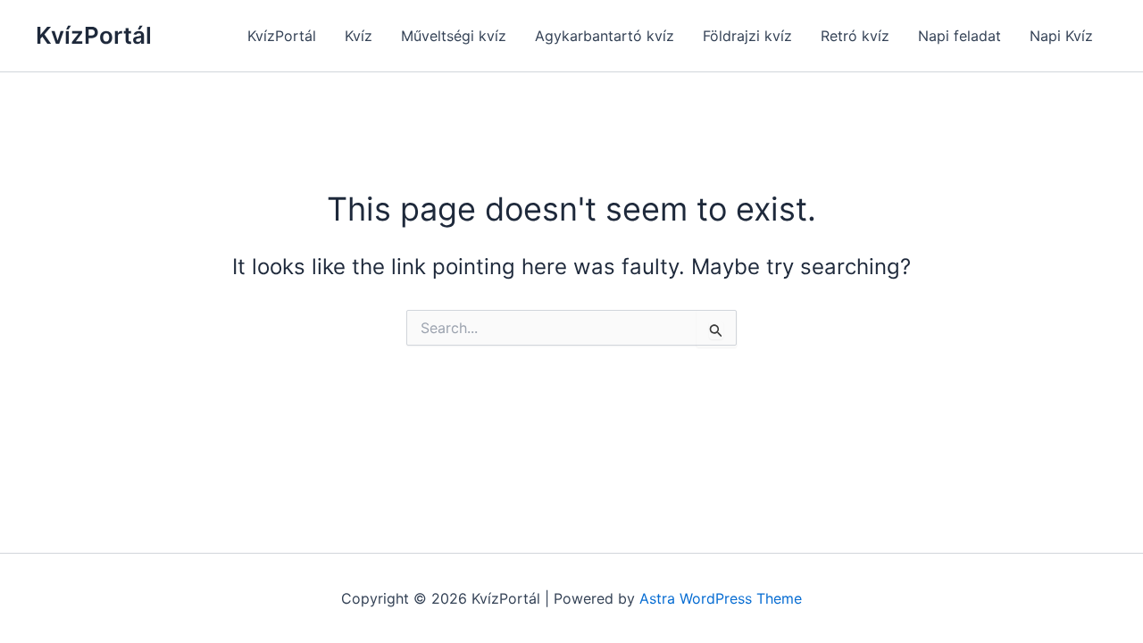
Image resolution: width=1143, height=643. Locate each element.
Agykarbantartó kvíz (604, 36)
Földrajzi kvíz (747, 36)
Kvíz (358, 36)
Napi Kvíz (1061, 36)
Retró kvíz (855, 36)
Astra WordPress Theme (720, 598)
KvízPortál (94, 35)
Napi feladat (959, 36)
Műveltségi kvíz (453, 36)
